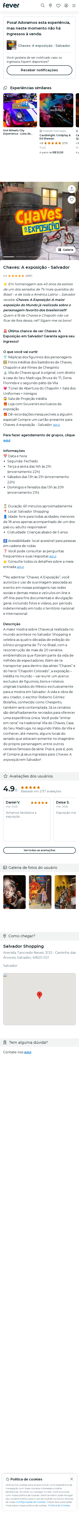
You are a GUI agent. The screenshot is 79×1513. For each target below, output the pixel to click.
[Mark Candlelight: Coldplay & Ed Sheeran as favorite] (68, 97)
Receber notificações (39, 70)
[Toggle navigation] (74, 6)
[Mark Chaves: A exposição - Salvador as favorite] (72, 200)
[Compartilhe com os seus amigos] (72, 189)
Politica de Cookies (59, 1505)
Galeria (68, 250)
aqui (56, 425)
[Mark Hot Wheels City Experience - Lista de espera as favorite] (32, 97)
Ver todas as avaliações (40, 850)
